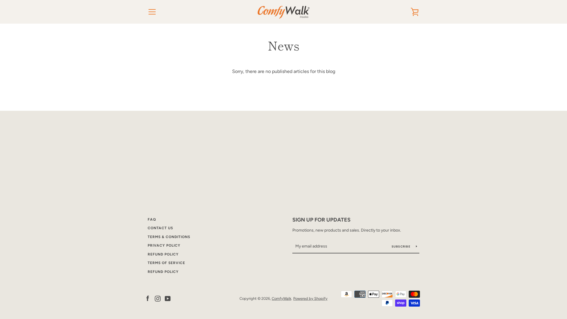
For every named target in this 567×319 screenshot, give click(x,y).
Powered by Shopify (310, 298)
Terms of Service (166, 263)
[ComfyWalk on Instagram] (158, 298)
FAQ (152, 219)
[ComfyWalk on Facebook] (148, 298)
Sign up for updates (321, 220)
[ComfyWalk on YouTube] (168, 298)
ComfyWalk (281, 298)
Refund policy (163, 272)
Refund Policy (163, 254)
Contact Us (160, 228)
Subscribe (402, 246)
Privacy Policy (164, 245)
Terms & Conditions (169, 237)
